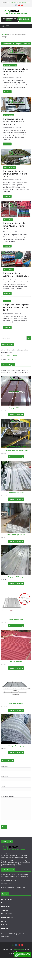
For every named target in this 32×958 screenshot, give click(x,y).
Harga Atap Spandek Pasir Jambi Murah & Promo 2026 (15, 226)
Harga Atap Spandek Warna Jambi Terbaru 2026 (16, 274)
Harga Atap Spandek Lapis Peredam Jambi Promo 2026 (15, 71)
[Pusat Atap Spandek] (3, 26)
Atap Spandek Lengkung (9, 167)
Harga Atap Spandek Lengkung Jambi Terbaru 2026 (15, 174)
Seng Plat (4, 921)
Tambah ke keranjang (16, 414)
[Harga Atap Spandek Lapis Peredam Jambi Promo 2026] (16, 54)
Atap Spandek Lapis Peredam (10, 65)
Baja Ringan (5, 928)
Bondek (3, 903)
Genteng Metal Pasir (7, 917)
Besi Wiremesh (5, 906)
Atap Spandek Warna (8, 269)
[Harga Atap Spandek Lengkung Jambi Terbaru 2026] (16, 157)
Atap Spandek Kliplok (9, 115)
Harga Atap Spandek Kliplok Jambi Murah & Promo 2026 (13, 121)
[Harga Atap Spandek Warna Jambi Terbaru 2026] (16, 259)
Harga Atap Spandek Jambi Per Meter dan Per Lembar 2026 (16, 307)
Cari (28, 338)
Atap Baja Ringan (6, 899)
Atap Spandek (7, 301)
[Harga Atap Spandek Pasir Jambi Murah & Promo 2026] (16, 209)
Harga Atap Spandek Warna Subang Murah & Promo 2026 (18, 3)
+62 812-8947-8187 (11, 356)
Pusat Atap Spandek (9, 77)
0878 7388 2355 (12, 359)
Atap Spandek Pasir (8, 219)
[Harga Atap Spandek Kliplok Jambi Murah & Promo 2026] (16, 104)
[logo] (14, 846)
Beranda (4, 34)
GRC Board (4, 910)
